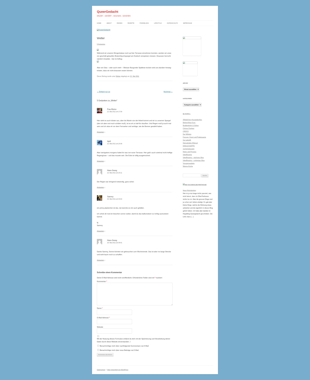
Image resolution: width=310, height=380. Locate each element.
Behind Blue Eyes (189, 123)
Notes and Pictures (189, 152)
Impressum (187, 23)
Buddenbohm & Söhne (191, 125)
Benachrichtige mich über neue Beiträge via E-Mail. (119, 350)
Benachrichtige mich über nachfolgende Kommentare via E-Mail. (124, 346)
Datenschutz (172, 23)
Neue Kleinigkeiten (189, 190)
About (109, 23)
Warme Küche (188, 166)
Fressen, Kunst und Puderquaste (194, 137)
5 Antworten (101, 44)
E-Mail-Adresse (103, 318)
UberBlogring (187, 155)
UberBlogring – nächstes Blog (193, 158)
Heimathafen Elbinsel (190, 143)
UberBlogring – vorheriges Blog (194, 160)
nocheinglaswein (188, 149)
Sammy (110, 197)
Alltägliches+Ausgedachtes (192, 120)
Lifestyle (158, 23)
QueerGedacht (107, 11)
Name (100, 308)
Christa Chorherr (188, 128)
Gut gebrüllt (187, 140)
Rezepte (131, 23)
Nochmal (168, 92)
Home (99, 23)
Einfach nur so (103, 92)
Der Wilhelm (187, 134)
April (109, 141)
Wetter (118, 76)
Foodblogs (144, 23)
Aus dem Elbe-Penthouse (197, 184)
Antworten (100, 132)
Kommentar (102, 281)
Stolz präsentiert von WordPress (117, 370)
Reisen (119, 23)
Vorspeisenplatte (188, 163)
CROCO (186, 131)
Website (100, 327)
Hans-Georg (112, 170)
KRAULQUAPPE (189, 146)
